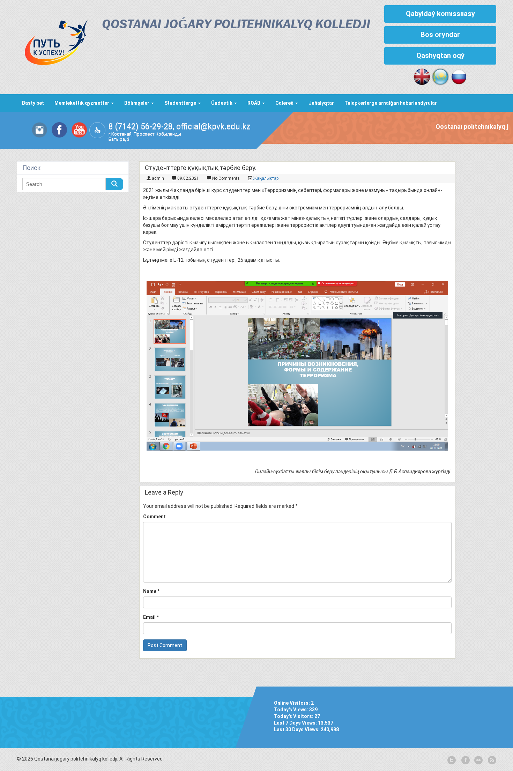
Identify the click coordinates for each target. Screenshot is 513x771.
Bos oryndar (440, 34)
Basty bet (33, 103)
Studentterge (180, 103)
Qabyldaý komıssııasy (440, 13)
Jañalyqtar (321, 103)
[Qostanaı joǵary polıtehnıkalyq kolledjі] (52, 40)
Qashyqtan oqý (440, 55)
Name (151, 591)
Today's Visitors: (294, 716)
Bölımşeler (137, 103)
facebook (465, 760)
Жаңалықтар (265, 178)
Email (151, 617)
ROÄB (254, 103)
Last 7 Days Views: (296, 722)
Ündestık (222, 103)
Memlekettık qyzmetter (82, 103)
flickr (478, 760)
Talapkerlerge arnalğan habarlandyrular (390, 103)
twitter (451, 760)
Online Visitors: (292, 702)
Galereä (285, 103)
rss (491, 760)
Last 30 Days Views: (297, 729)
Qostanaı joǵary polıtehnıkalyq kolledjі (236, 25)
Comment (154, 516)
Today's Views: (291, 709)
